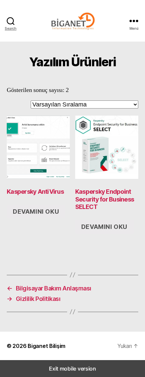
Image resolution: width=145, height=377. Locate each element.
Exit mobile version (72, 368)
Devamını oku (36, 211)
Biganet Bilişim (46, 346)
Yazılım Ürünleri (72, 61)
